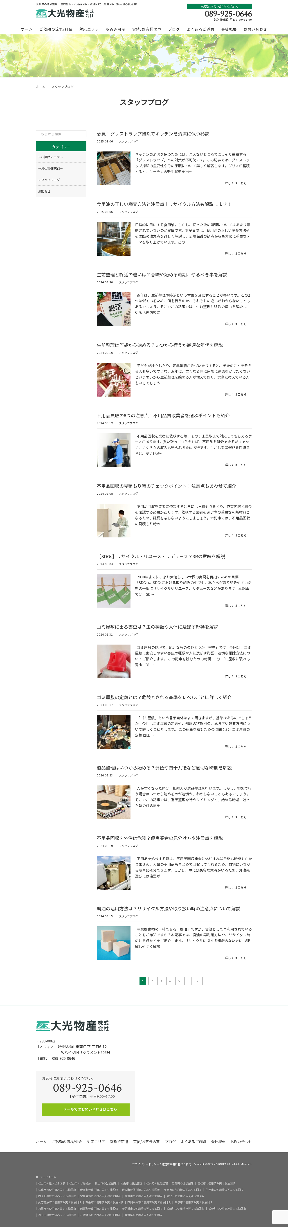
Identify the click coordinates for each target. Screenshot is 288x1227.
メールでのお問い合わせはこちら (89, 1109)
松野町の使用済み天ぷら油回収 (227, 1208)
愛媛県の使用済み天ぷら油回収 (143, 1214)
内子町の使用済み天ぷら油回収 (57, 1196)
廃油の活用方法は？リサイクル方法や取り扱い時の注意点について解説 (168, 908)
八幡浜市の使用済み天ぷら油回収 (100, 1214)
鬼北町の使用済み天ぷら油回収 (185, 1196)
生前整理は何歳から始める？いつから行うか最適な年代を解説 (160, 345)
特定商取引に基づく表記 (176, 1164)
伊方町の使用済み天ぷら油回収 (141, 1189)
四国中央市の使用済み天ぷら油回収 (149, 1202)
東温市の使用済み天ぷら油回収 (57, 1208)
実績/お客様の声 (147, 29)
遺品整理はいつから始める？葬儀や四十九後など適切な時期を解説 (164, 767)
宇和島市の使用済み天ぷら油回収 (100, 1196)
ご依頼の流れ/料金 (56, 29)
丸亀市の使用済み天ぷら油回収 (57, 1189)
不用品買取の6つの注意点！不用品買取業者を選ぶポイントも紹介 (163, 415)
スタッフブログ (128, 141)
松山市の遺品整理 (131, 1183)
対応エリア (89, 29)
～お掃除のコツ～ (50, 157)
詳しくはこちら (236, 183)
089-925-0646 (228, 13)
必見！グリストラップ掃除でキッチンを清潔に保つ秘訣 (153, 133)
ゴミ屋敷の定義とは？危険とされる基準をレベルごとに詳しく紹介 (164, 697)
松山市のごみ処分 (80, 1183)
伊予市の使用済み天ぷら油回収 (224, 1189)
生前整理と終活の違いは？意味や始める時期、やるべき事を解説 (162, 274)
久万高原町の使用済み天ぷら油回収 (59, 1202)
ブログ (174, 29)
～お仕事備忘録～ (50, 168)
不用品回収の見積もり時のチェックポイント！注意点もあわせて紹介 (166, 486)
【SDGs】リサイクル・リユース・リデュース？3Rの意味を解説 (161, 556)
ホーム (27, 29)
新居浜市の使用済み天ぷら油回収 (142, 1208)
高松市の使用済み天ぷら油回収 (216, 1183)
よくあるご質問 (200, 29)
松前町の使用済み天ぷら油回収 (185, 1208)
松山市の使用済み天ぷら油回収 (57, 1214)
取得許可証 (116, 29)
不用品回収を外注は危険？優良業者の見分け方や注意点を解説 (160, 838)
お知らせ (44, 191)
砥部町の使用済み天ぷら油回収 (99, 1208)
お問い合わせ (255, 29)
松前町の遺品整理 (157, 1183)
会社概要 (229, 29)
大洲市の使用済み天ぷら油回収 (143, 1196)
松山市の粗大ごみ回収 (51, 1183)
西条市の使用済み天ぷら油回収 (104, 1202)
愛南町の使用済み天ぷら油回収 (99, 1189)
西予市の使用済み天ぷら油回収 (193, 1202)
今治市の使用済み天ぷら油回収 (183, 1189)
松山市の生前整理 (106, 1183)
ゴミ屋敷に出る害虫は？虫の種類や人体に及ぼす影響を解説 (157, 626)
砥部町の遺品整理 (183, 1183)
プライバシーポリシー (145, 1164)
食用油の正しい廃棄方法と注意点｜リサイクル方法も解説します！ (164, 204)
